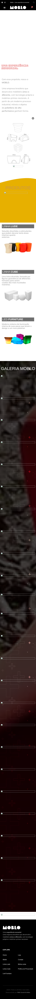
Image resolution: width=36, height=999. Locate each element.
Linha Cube (6, 969)
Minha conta (22, 964)
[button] (33, 2)
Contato (20, 959)
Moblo (5, 959)
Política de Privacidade (25, 969)
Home (5, 955)
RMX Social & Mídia (23, 992)
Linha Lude (6, 964)
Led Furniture (7, 973)
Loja (19, 955)
